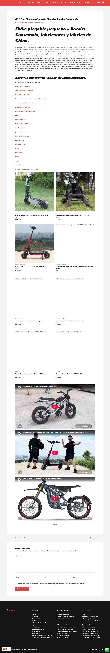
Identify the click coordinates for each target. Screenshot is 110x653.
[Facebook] (93, 650)
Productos (30, 22)
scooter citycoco (62, 633)
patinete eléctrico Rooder (39, 623)
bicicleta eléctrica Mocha (22, 136)
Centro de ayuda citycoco (22, 86)
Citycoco (47, 3)
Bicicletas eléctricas (60, 3)
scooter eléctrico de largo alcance (42, 635)
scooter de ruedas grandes (90, 633)
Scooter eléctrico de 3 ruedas (91, 637)
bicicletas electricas (21, 119)
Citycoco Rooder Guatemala (65, 616)
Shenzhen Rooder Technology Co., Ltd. (26, 169)
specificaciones (20, 165)
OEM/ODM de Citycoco (22, 95)
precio (17, 148)
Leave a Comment (20, 22)
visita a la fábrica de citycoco (24, 90)
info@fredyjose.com (88, 619)
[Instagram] (99, 650)
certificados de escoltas (22, 107)
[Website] (82, 577)
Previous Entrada (19, 538)
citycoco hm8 (36, 633)
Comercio (35, 616)
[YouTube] (102, 650)
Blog (83, 614)
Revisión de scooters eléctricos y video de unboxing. (31, 99)
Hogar (22, 3)
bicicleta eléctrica (37, 627)
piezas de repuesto (21, 132)
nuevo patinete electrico (89, 623)
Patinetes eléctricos (34, 3)
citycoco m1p (36, 631)
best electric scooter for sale (91, 616)
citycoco (17, 115)
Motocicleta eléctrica (38, 629)
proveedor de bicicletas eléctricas (67, 627)
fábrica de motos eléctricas (65, 629)
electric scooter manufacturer (91, 621)
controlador (18, 152)
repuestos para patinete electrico (67, 631)
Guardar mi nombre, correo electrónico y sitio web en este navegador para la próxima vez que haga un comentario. (51, 583)
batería (17, 157)
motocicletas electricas (22, 123)
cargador (18, 161)
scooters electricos (21, 128)
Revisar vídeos (61, 621)
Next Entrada (92, 538)
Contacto (87, 3)
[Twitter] (96, 650)
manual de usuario (20, 144)
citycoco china (19, 140)
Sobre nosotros (75, 3)
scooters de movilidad (63, 637)
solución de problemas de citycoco (25, 103)
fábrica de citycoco (88, 625)
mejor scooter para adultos (90, 631)
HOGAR (55, 524)
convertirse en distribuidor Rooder (25, 111)
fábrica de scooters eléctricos (41, 637)
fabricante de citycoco (63, 625)
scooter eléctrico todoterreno (91, 635)
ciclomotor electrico (63, 635)
